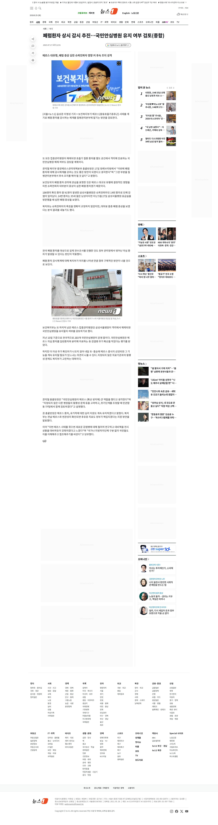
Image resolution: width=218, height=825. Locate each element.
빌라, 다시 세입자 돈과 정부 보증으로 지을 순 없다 (161, 612)
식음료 (172, 713)
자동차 (172, 697)
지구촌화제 (87, 719)
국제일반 (86, 722)
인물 (49, 709)
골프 (119, 756)
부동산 (33, 733)
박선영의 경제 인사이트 (157, 607)
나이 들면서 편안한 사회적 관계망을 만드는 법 (161, 583)
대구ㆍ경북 (104, 716)
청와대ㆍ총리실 (36, 688)
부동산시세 (34, 747)
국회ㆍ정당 (34, 691)
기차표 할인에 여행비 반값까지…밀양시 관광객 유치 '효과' (70, 2)
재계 (171, 691)
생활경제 (173, 706)
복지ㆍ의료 (69, 738)
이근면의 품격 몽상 (156, 593)
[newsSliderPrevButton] (167, 88)
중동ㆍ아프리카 (88, 700)
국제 (84, 683)
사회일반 (51, 716)
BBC (154, 738)
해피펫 (91, 13)
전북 (101, 709)
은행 (153, 694)
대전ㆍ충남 (104, 706)
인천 (101, 697)
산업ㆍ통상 (69, 694)
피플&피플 (86, 716)
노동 (49, 700)
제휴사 (155, 733)
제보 (186, 8)
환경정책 (68, 706)
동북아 (85, 688)
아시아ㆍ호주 (87, 694)
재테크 (154, 706)
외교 (119, 683)
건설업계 (33, 750)
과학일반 (51, 756)
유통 (171, 703)
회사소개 (87, 788)
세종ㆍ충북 (104, 703)
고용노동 (68, 700)
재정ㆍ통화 (69, 691)
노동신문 (135, 13)
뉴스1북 (172, 753)
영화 (101, 744)
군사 (136, 691)
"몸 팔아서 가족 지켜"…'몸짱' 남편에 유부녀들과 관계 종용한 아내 (163, 372)
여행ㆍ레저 (87, 759)
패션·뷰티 (173, 709)
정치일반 (33, 697)
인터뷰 (102, 753)
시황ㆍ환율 (156, 703)
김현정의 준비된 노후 (157, 579)
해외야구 (120, 741)
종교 (84, 744)
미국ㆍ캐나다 (87, 691)
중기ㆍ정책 (174, 700)
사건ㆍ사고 (52, 688)
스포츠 (141, 256)
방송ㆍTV (103, 741)
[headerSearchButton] (40, 8)
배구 (119, 750)
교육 (49, 694)
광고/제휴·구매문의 (101, 788)
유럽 (84, 697)
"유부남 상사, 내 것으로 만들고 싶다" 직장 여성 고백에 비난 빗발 (163, 406)
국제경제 (86, 706)
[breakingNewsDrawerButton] (36, 8)
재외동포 (120, 694)
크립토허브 (82, 13)
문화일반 (86, 750)
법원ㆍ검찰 (52, 691)
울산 (101, 722)
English (126, 13)
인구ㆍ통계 (69, 697)
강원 (101, 700)
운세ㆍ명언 (87, 763)
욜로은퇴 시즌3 (154, 565)
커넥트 (180, 8)
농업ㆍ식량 (69, 703)
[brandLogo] (109, 11)
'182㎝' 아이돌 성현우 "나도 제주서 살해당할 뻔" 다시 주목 (163, 383)
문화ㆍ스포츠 (140, 700)
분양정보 (33, 744)
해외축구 (120, 747)
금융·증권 (156, 683)
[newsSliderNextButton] (173, 88)
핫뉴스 (141, 363)
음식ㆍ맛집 (87, 775)
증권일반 (155, 700)
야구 (119, 738)
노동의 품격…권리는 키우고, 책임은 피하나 (161, 598)
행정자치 (103, 688)
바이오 (68, 733)
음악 (101, 747)
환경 (49, 703)
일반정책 (33, 741)
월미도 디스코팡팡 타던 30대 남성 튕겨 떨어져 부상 (155, 141)
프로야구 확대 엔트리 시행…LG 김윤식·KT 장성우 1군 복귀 (119, 2)
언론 (84, 753)
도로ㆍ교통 (87, 766)
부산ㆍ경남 (104, 719)
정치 (32, 683)
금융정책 (155, 691)
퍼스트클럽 (174, 756)
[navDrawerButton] (32, 8)
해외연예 (103, 750)
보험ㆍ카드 (156, 697)
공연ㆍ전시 (87, 738)
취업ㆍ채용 (174, 719)
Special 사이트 (176, 733)
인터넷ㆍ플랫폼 (53, 738)
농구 (119, 753)
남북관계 (138, 703)
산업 (171, 683)
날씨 (49, 706)
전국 (102, 683)
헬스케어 (68, 744)
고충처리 (131, 788)
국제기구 (86, 713)
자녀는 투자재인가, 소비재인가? (161, 569)
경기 (101, 694)
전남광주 (103, 713)
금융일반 (155, 688)
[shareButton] (32, 38)
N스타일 (103, 756)
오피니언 (142, 559)
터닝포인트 (174, 750)
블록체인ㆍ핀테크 (158, 709)
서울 (101, 691)
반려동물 (86, 769)
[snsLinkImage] (171, 811)
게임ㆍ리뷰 (52, 753)
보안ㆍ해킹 (52, 750)
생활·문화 (87, 733)
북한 (137, 683)
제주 (101, 725)
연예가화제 (104, 738)
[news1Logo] (40, 801)
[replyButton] (32, 45)
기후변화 (86, 709)
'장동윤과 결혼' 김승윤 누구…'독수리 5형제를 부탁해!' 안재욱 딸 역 (162, 417)
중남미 (85, 703)
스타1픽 (172, 744)
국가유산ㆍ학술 (88, 747)
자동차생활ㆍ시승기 (90, 772)
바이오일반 (69, 747)
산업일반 (173, 688)
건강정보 (86, 756)
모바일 (50, 744)
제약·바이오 (69, 741)
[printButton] (32, 60)
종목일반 (120, 759)
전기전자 (173, 694)
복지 (49, 697)
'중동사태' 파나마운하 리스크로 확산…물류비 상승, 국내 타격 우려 (171, 2)
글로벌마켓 (156, 741)
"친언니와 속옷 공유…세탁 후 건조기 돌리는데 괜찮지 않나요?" (164, 394)
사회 (45, 29)
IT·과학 (51, 733)
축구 (119, 744)
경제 (67, 683)
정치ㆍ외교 (139, 688)
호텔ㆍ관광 (174, 716)
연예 (140, 224)
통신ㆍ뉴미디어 (53, 741)
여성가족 (51, 713)
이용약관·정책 (118, 788)
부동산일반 (34, 738)
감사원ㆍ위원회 (36, 694)
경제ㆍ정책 (69, 688)
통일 (119, 691)
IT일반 (50, 747)
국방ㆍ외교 (121, 688)
